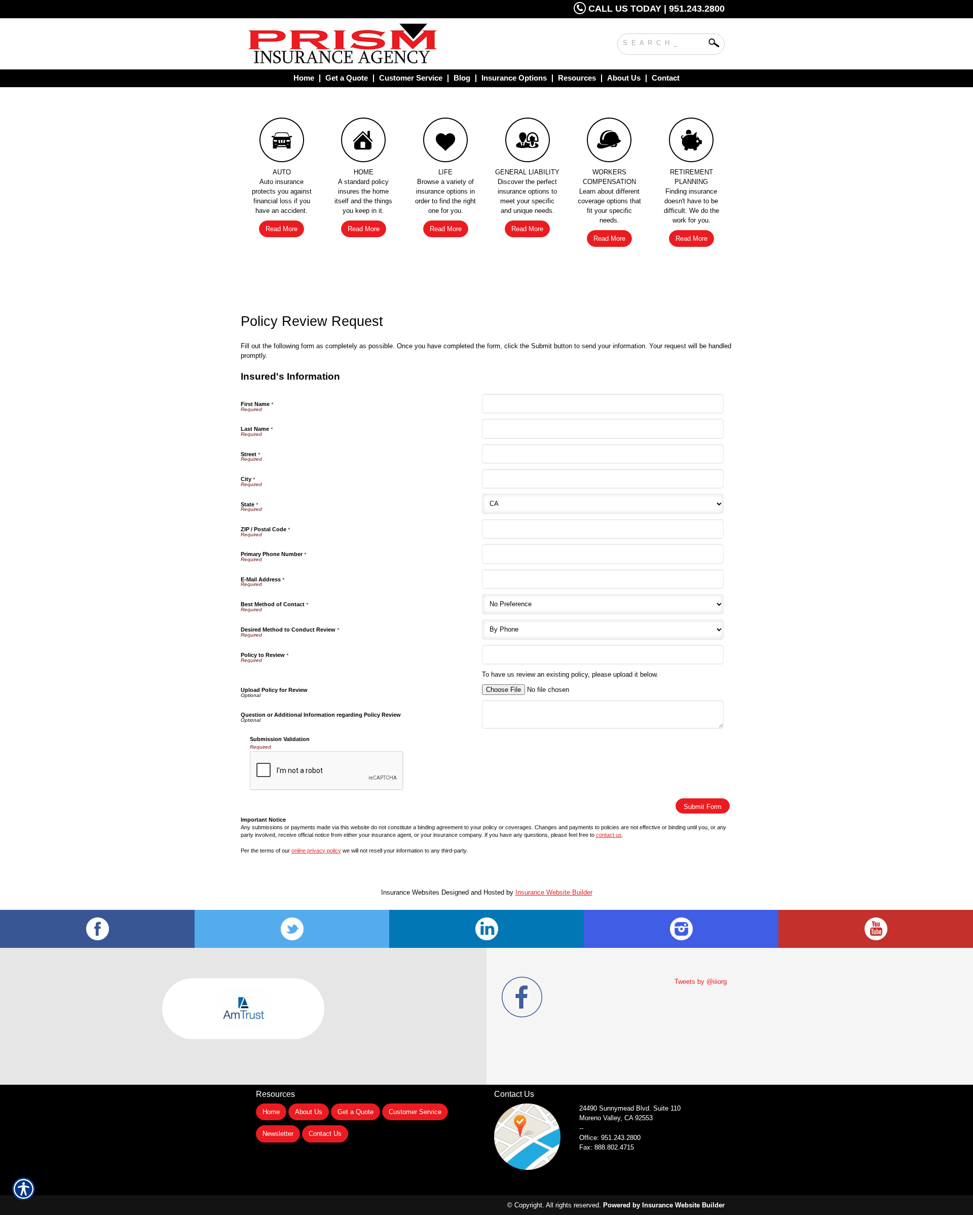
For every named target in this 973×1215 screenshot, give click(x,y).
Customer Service (415, 1112)
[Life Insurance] (445, 142)
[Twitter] (292, 928)
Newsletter (278, 1133)
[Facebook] (97, 928)
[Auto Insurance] (281, 142)
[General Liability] (527, 142)
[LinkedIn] (486, 928)
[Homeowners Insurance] (363, 142)
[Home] (384, 43)
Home (271, 1112)
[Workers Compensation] (609, 142)
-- (581, 1128)
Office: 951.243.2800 (610, 1138)
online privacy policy (316, 851)
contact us (609, 835)
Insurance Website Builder (553, 892)
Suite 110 (631, 1108)
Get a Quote (355, 1112)
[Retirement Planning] (691, 142)
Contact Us (325, 1133)
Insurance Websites (410, 892)
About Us (308, 1112)
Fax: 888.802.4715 (606, 1147)
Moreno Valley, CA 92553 (616, 1118)
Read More (281, 229)
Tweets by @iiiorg (701, 981)
